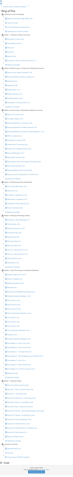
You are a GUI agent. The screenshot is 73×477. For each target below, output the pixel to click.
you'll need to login (43, 469)
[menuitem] (1, 4)
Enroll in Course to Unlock (36, 472)
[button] (1, 1)
